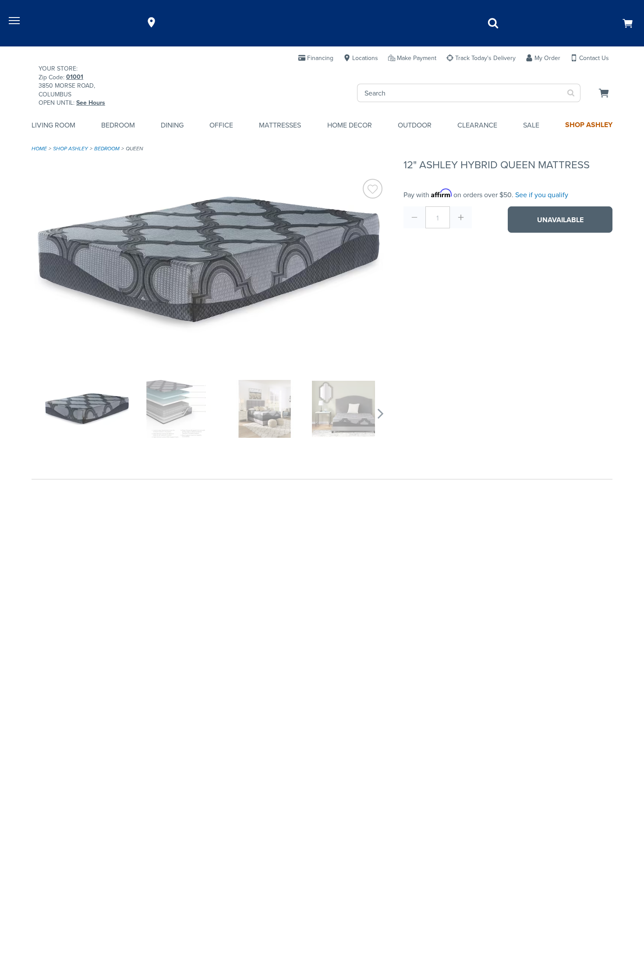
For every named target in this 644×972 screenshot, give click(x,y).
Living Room (53, 125)
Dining (172, 125)
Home (39, 149)
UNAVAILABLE (560, 220)
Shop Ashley (588, 125)
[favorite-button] (372, 190)
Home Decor (349, 125)
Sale (531, 125)
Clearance (477, 125)
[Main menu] (15, 22)
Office (221, 125)
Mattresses (280, 125)
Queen (134, 149)
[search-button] (571, 93)
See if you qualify (541, 194)
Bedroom (118, 125)
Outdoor (415, 125)
